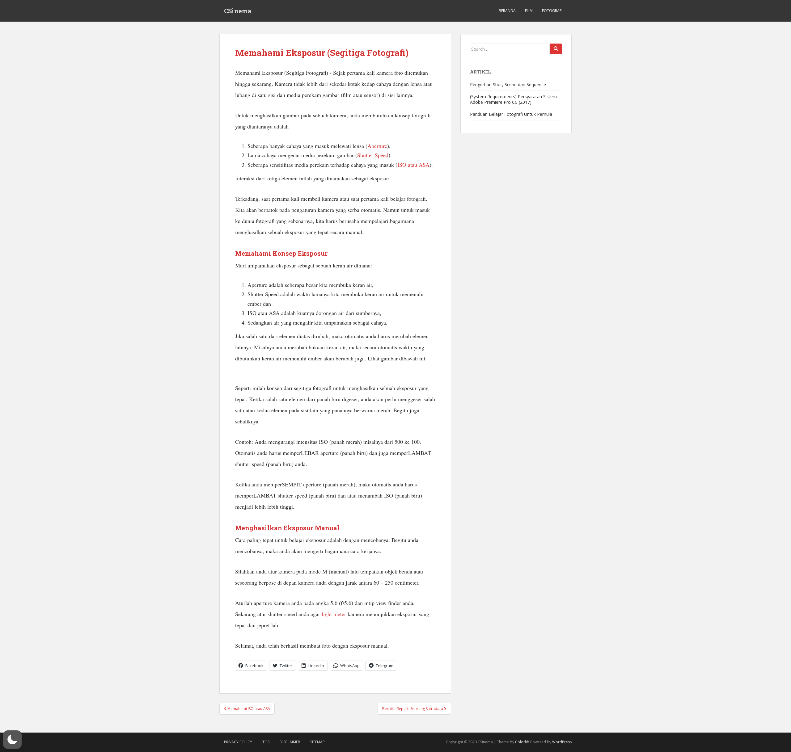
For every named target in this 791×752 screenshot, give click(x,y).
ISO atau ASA (413, 164)
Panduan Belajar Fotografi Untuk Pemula (511, 114)
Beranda (507, 10)
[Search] (556, 49)
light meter (334, 614)
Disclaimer (290, 742)
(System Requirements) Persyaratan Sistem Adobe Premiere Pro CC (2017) (513, 99)
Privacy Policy (238, 742)
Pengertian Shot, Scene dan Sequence (508, 84)
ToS (265, 742)
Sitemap (317, 742)
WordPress (562, 742)
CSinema (238, 11)
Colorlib (522, 742)
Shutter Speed (372, 155)
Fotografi (552, 10)
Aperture (377, 145)
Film (529, 10)
